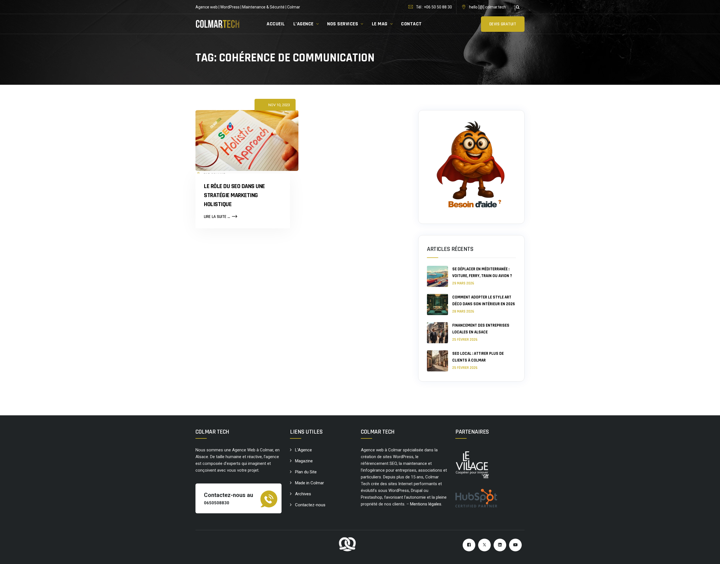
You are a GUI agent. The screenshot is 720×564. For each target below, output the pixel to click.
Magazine (304, 460)
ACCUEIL (276, 24)
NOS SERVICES (342, 24)
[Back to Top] (708, 555)
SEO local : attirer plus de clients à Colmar (478, 357)
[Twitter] (484, 545)
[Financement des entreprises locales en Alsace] (437, 332)
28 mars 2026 (463, 311)
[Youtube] (515, 545)
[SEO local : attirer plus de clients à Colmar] (437, 360)
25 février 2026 (465, 339)
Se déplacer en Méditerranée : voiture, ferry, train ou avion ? (482, 272)
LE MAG (380, 24)
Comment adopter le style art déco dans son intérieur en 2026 (483, 301)
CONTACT (411, 24)
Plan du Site (306, 471)
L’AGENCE (303, 24)
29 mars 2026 (463, 283)
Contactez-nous (310, 504)
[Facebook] (469, 545)
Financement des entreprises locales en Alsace (480, 329)
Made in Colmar (309, 482)
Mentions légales (425, 504)
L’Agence (303, 449)
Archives (303, 493)
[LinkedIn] (500, 545)
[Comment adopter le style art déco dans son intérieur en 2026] (437, 304)
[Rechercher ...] (517, 7)
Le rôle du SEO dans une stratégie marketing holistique (234, 195)
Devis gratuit (502, 24)
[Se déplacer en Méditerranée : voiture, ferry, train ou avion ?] (437, 276)
